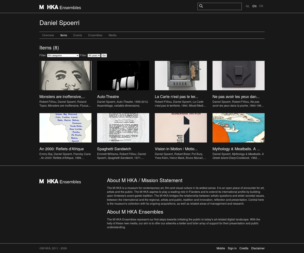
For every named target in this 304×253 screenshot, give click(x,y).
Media (112, 35)
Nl (248, 6)
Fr (261, 6)
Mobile (221, 248)
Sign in (232, 248)
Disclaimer (258, 248)
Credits (243, 248)
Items (63, 35)
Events (77, 35)
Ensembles (95, 35)
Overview (48, 35)
